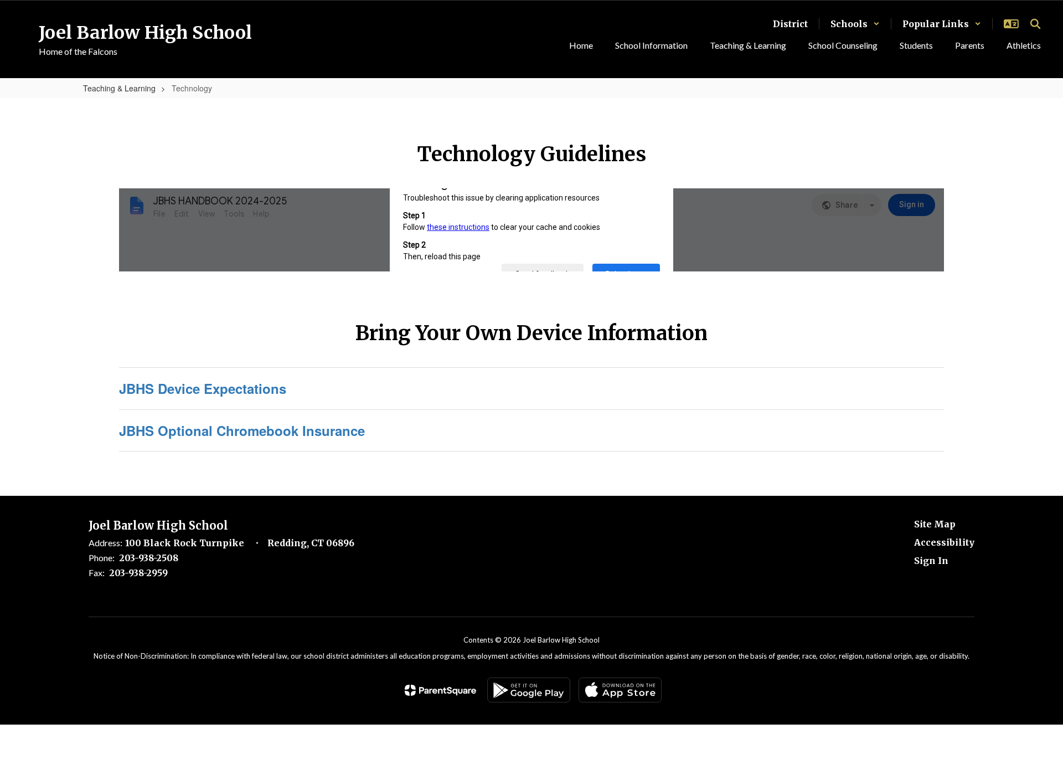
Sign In (931, 560)
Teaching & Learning (119, 88)
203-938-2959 (138, 572)
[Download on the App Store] (620, 690)
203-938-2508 (148, 557)
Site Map (935, 524)
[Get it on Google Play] (528, 690)
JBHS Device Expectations (202, 388)
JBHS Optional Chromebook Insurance (242, 430)
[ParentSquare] (440, 690)
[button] (855, 23)
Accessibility (944, 542)
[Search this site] (1035, 23)
